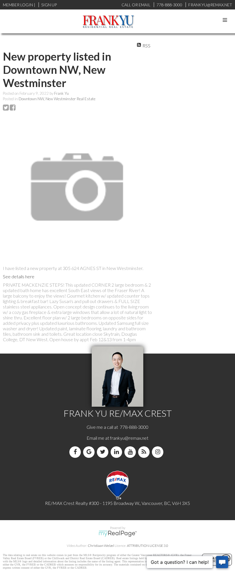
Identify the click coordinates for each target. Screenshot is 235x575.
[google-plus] (90, 452)
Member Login (18, 4)
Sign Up (49, 4)
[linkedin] (117, 452)
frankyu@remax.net (129, 438)
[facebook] (76, 452)
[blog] (145, 452)
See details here (18, 276)
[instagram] (159, 452)
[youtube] (131, 452)
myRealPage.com (117, 534)
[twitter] (104, 452)
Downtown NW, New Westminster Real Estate (57, 99)
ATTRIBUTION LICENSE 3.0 (147, 545)
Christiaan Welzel (101, 545)
